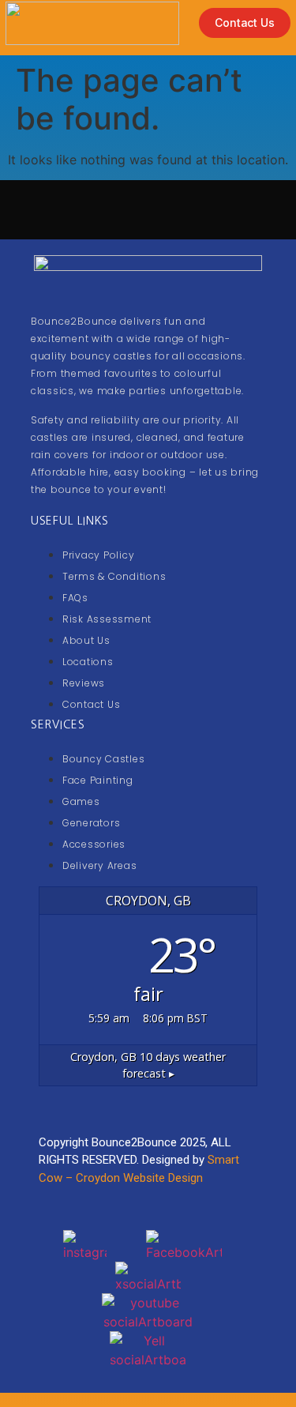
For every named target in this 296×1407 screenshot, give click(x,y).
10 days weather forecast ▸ (148, 1065)
